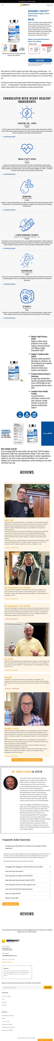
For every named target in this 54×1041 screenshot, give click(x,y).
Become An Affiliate (7, 1030)
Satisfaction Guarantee (8, 1027)
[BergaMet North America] (25, 5)
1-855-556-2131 (6, 948)
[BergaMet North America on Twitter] (3, 962)
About (3, 1018)
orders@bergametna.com (9, 955)
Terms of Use (5, 1021)
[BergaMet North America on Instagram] (8, 962)
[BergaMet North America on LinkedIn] (10, 962)
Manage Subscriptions (8, 1015)
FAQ (3, 999)
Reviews (4, 1005)
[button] (45, 1040)
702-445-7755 (8, 950)
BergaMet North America (28, 1038)
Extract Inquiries (6, 996)
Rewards (4, 1002)
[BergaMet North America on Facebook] (5, 962)
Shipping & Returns (7, 1024)
